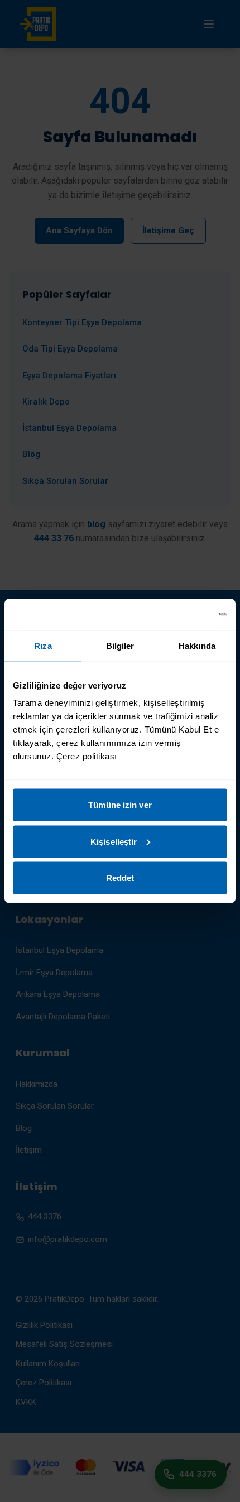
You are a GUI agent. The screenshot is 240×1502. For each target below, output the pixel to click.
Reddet (120, 878)
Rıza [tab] (42, 645)
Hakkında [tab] (197, 645)
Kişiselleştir (113, 841)
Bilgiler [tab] (120, 645)
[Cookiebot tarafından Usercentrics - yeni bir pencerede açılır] (178, 615)
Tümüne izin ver (120, 805)
